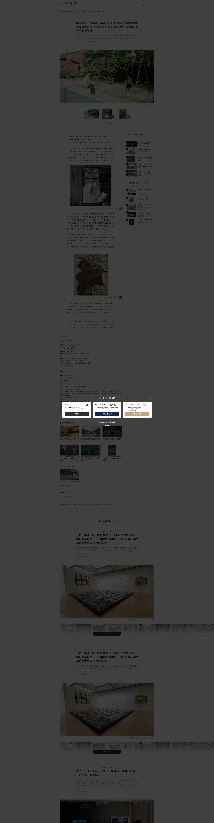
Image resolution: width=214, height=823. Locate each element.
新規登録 (77, 414)
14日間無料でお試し (107, 414)
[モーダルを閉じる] (150, 397)
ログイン (107, 425)
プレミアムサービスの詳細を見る (107, 422)
